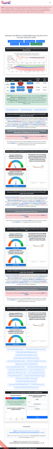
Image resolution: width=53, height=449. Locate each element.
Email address (37, 404)
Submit (37, 417)
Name (37, 399)
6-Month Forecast (29, 41)
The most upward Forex (40, 109)
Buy (23, 398)
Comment (37, 409)
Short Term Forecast (36, 44)
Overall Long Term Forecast (16, 41)
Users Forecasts (25, 44)
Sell (8, 398)
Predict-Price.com (32, 448)
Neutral (15, 398)
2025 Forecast (14, 44)
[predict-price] (6, 2)
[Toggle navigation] (50, 2)
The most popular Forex (12, 109)
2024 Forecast (40, 41)
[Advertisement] (26, 25)
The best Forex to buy (26, 109)
